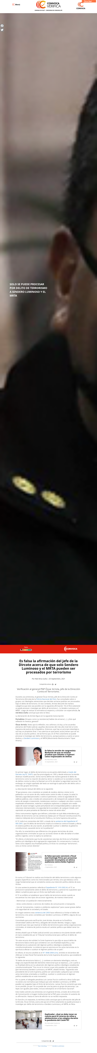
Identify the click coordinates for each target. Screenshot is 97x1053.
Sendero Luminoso (31, 738)
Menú (17, 4)
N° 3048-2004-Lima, (50, 953)
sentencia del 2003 (42, 912)
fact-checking (42, 1046)
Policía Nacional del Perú (46, 699)
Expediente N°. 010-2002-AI (57, 887)
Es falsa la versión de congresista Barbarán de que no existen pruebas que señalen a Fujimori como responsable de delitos (60, 753)
